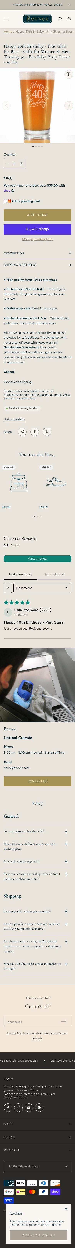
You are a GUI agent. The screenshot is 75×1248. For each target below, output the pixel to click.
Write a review (37, 559)
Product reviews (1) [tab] (20, 574)
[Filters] (8, 588)
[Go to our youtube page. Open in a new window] (29, 1107)
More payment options (37, 239)
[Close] (66, 1209)
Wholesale (12, 1150)
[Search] (60, 19)
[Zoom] (69, 74)
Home (8, 32)
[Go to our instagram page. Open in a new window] (18, 1107)
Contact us (38, 781)
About (8, 1124)
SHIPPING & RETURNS (20, 265)
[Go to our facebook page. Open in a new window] (8, 1107)
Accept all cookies (38, 1235)
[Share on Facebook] (34, 432)
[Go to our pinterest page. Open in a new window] (39, 1107)
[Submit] (65, 1021)
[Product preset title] (19, 482)
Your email (15, 1022)
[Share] (22, 432)
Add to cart (37, 215)
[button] (33, 146)
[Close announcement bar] (69, 4)
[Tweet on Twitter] (47, 432)
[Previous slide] (6, 105)
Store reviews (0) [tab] (54, 574)
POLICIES (9, 1137)
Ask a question (14, 419)
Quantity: (10, 154)
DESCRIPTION (14, 253)
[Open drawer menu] (6, 19)
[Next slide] (69, 105)
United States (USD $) (24, 1166)
